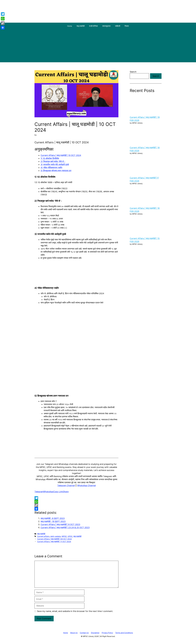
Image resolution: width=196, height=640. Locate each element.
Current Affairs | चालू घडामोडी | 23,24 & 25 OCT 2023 (65, 527)
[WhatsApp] (76, 501)
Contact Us (84, 633)
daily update (55, 536)
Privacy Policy (107, 633)
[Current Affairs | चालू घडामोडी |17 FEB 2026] (146, 165)
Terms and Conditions (124, 633)
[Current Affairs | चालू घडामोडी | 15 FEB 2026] (146, 225)
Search (133, 72)
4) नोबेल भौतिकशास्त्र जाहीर (51, 167)
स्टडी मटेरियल (93, 26)
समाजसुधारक (106, 26)
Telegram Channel (66, 485)
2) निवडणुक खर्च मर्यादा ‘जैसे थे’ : (53, 161)
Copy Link (58, 491)
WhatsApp (48, 491)
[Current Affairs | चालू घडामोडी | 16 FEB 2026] (146, 195)
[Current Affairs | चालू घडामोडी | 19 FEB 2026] (146, 104)
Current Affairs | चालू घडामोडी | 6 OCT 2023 (60, 524)
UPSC (70, 536)
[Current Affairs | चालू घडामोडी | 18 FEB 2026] (146, 134)
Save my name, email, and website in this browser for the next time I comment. (75, 611)
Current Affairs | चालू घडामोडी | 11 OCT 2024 (54, 541)
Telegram (38, 491)
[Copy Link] (76, 505)
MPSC (64, 536)
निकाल (127, 26)
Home (69, 26)
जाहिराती (117, 26)
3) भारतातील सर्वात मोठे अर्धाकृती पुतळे (55, 164)
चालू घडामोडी (81, 26)
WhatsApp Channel (86, 485)
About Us (74, 633)
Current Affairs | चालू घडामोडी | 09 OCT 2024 (54, 539)
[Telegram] (76, 498)
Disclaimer (95, 633)
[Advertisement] (98, 46)
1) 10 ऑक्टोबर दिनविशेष (50, 158)
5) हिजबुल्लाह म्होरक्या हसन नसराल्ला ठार (56, 170)
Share (66, 491)
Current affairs (43, 536)
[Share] (76, 509)
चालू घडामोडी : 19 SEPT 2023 (53, 521)
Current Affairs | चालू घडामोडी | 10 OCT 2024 (61, 155)
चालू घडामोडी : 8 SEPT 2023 (53, 518)
